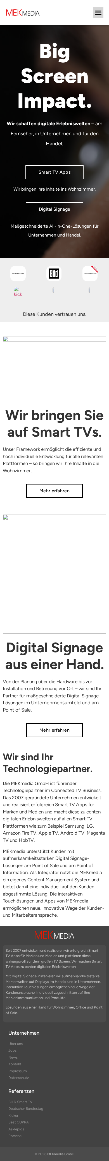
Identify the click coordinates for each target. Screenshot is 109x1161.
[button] (98, 12)
